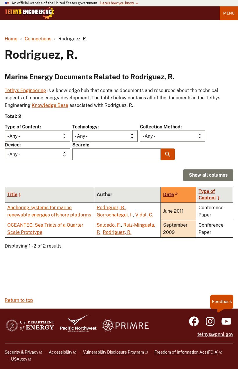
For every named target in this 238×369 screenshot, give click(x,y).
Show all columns (208, 175)
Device (12, 145)
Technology (85, 127)
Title (12, 194)
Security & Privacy (21, 352)
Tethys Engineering (25, 90)
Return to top (19, 300)
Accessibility (60, 352)
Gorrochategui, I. (115, 215)
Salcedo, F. (109, 225)
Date (170, 194)
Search (80, 145)
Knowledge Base (50, 105)
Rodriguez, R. (111, 207)
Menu (229, 13)
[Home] (29, 13)
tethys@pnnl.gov (215, 334)
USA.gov (19, 359)
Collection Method (160, 127)
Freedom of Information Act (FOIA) (186, 352)
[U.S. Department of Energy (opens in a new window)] (30, 326)
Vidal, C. (144, 215)
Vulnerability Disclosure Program (113, 352)
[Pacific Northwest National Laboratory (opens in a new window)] (76, 326)
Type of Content (22, 127)
